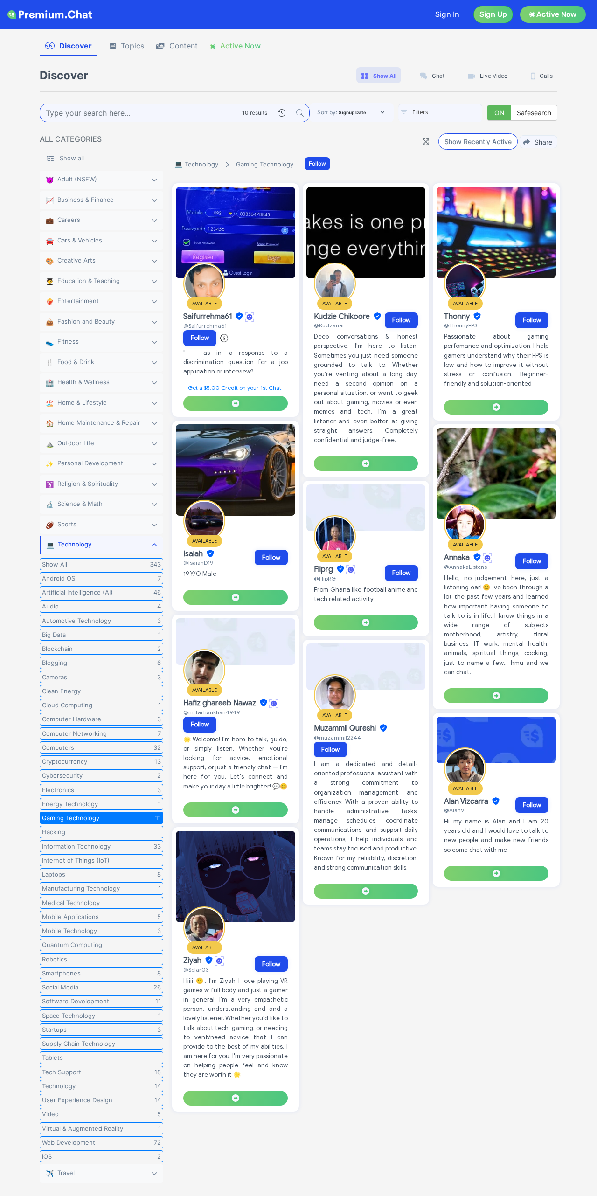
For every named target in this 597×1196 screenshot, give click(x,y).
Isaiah (194, 554)
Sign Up (493, 14)
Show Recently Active (478, 141)
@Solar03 (195, 969)
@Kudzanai (329, 325)
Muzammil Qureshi (346, 728)
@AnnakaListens (465, 566)
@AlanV (454, 810)
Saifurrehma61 (208, 316)
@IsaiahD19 (198, 562)
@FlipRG (325, 578)
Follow (317, 163)
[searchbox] (454, 112)
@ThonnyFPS (460, 325)
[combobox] (440, 113)
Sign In (447, 14)
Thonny (458, 316)
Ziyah (193, 960)
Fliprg (324, 569)
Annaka (458, 557)
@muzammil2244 (337, 737)
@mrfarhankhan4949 (211, 712)
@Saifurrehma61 (205, 325)
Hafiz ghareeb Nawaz (220, 703)
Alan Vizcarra (467, 801)
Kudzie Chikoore (343, 316)
